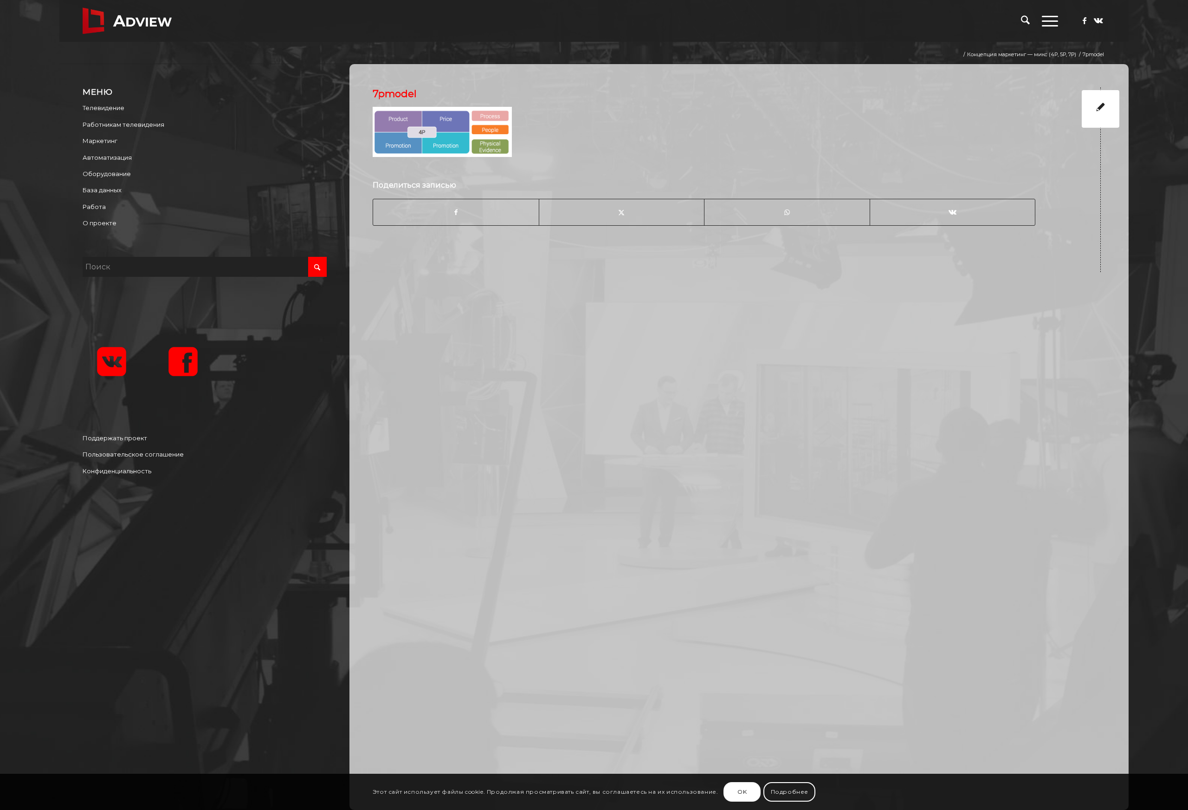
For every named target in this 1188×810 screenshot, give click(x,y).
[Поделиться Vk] (952, 212)
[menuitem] (1025, 20)
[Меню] (1047, 20)
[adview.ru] (127, 20)
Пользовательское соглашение (133, 454)
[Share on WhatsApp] (786, 212)
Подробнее (789, 791)
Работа (94, 206)
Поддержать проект (115, 438)
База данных (102, 190)
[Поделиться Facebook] (455, 212)
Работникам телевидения (123, 124)
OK (742, 791)
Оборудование (107, 173)
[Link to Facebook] (1084, 20)
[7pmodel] (1100, 109)
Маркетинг (100, 140)
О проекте (99, 223)
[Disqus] (746, 401)
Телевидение (103, 107)
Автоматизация (107, 157)
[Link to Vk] (1098, 20)
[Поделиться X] (621, 212)
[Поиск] (1025, 20)
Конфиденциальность (117, 471)
